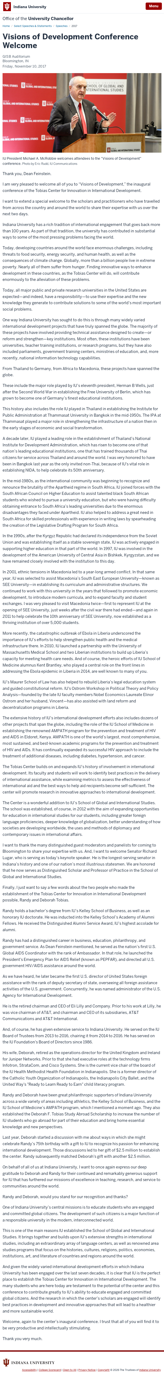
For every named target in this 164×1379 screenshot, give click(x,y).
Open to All (69, 1370)
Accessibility (29, 1370)
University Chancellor (38, 18)
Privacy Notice (87, 1370)
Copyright (104, 1370)
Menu (153, 6)
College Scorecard (50, 1370)
